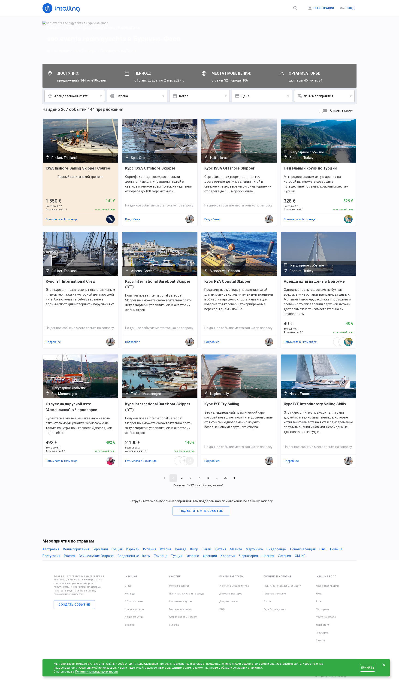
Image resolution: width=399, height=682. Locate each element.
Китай (206, 549)
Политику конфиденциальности (96, 671)
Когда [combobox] (184, 96)
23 (225, 477)
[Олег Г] (189, 461)
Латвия (221, 549)
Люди (319, 593)
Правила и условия (275, 593)
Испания (149, 549)
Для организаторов (230, 593)
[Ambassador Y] (348, 219)
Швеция (268, 556)
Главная (54, 28)
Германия (100, 549)
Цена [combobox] (246, 96)
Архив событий (134, 616)
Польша (336, 549)
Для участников (228, 601)
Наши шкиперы (134, 609)
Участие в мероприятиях (234, 585)
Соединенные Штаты (134, 556)
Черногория (248, 556)
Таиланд (160, 556)
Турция (177, 556)
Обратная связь (134, 601)
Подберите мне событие (201, 510)
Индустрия (322, 632)
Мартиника (254, 549)
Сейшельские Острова (96, 556)
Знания (320, 640)
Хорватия (228, 556)
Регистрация (324, 8)
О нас (128, 585)
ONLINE (300, 556)
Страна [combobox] (122, 96)
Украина (192, 556)
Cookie (267, 601)
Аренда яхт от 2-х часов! (183, 616)
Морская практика (180, 609)
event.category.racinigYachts (90, 28)
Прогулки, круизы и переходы (187, 593)
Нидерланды (276, 549)
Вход (351, 8)
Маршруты (322, 609)
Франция (210, 556)
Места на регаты (179, 585)
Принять (367, 667)
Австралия (50, 549)
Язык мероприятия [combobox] (318, 96)
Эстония (284, 556)
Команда (130, 593)
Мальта (236, 549)
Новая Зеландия (303, 549)
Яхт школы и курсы (180, 601)
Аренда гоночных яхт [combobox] (71, 96)
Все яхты (130, 624)
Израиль (132, 549)
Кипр (194, 549)
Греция (117, 549)
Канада (181, 549)
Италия (165, 549)
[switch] (321, 110)
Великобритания (76, 549)
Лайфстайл (322, 624)
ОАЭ (322, 549)
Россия (69, 556)
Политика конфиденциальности (282, 585)
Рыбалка (174, 624)
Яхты (319, 601)
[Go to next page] (234, 478)
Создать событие (74, 604)
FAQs (222, 609)
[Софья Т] (110, 219)
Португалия (51, 556)
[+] (343, 342)
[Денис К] (110, 461)
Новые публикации (327, 585)
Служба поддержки (274, 609)
